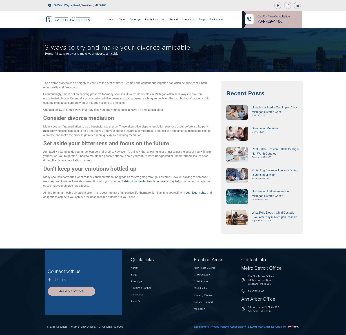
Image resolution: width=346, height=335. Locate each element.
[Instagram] (287, 5)
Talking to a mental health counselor (145, 181)
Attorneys (135, 19)
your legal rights (196, 192)
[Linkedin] (297, 5)
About (122, 19)
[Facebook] (277, 5)
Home (111, 19)
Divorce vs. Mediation (265, 128)
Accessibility (238, 326)
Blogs (202, 19)
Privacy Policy (219, 326)
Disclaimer (201, 326)
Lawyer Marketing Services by (267, 326)
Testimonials (217, 19)
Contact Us (188, 19)
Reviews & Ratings (141, 287)
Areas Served (170, 19)
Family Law (151, 19)
